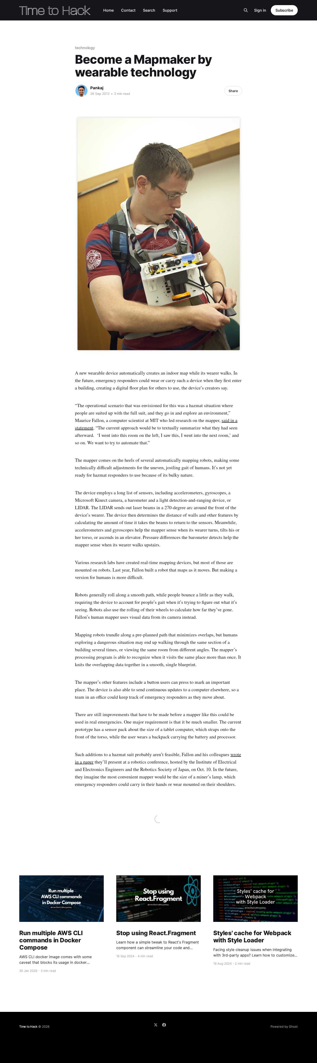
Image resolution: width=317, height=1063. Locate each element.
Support (170, 10)
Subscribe (284, 10)
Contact (128, 10)
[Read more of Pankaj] (81, 90)
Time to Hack (28, 1026)
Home (108, 10)
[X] (156, 1025)
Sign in (260, 10)
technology (85, 47)
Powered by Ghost (284, 1026)
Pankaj (97, 88)
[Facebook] (164, 1025)
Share (233, 91)
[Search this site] (245, 10)
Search (149, 10)
